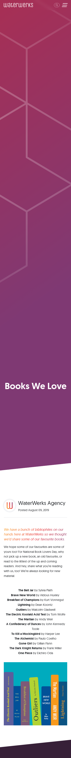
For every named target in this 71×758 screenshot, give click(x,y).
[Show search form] (57, 5)
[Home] (18, 5)
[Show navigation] (64, 5)
